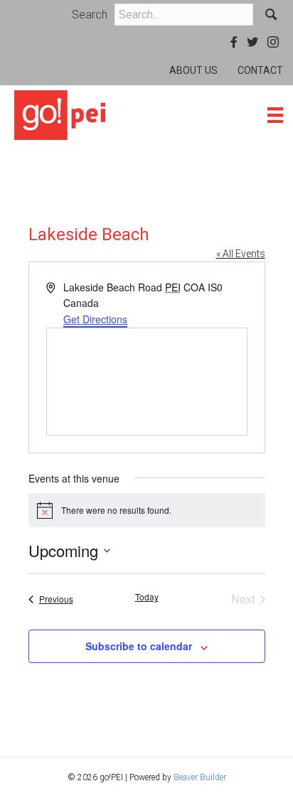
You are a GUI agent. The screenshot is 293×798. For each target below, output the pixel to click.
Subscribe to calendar (138, 646)
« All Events (240, 253)
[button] (271, 15)
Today (147, 597)
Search (89, 14)
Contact (260, 70)
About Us (193, 70)
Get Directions (95, 319)
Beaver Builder (200, 777)
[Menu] (275, 115)
